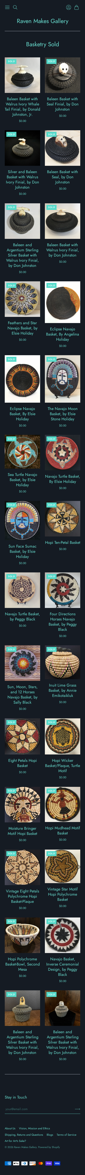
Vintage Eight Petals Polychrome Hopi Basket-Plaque (22, 896)
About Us (10, 1128)
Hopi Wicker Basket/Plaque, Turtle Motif (62, 766)
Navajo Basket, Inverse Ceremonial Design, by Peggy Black (62, 966)
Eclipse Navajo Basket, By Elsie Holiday (22, 414)
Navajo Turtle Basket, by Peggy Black (22, 616)
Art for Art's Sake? (15, 1141)
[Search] (15, 7)
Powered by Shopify (49, 1147)
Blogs (50, 1135)
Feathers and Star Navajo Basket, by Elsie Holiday (23, 328)
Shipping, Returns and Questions (24, 1135)
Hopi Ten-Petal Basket (62, 542)
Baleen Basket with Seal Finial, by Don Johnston (63, 104)
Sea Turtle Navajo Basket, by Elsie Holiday (22, 480)
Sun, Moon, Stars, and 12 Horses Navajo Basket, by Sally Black (22, 694)
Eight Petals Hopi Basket (22, 763)
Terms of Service (66, 1135)
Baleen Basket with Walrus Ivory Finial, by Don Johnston (62, 250)
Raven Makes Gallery (42, 21)
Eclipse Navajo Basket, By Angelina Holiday (62, 334)
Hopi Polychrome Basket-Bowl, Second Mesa (22, 964)
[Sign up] (77, 1109)
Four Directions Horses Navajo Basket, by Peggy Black (63, 621)
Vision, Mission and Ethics (34, 1128)
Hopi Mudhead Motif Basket (62, 830)
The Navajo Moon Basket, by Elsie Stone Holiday (63, 414)
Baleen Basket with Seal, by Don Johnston (62, 177)
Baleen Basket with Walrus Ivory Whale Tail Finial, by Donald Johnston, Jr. (22, 106)
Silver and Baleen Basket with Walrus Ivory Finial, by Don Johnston (22, 179)
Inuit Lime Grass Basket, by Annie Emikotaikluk (62, 690)
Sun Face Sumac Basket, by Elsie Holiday (22, 551)
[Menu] (7, 7)
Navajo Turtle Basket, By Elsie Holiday (62, 479)
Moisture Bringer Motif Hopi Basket (22, 831)
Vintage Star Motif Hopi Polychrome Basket (62, 894)
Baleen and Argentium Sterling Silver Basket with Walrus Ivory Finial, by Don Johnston (22, 255)
